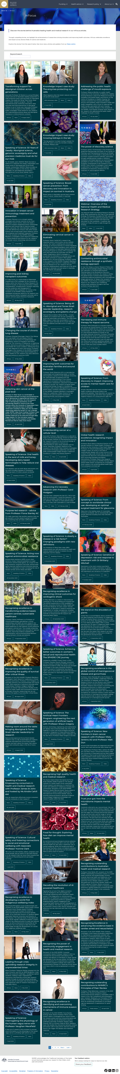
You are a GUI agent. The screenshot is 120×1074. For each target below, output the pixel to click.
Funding (62, 4)
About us (108, 4)
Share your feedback (83, 1064)
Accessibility (13, 1071)
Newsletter (54, 1071)
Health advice (76, 4)
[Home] (4, 4)
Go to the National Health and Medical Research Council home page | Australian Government (14, 1059)
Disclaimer (22, 1071)
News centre (71, 44)
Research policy (93, 4)
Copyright (4, 1071)
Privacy (47, 1071)
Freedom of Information (35, 1071)
